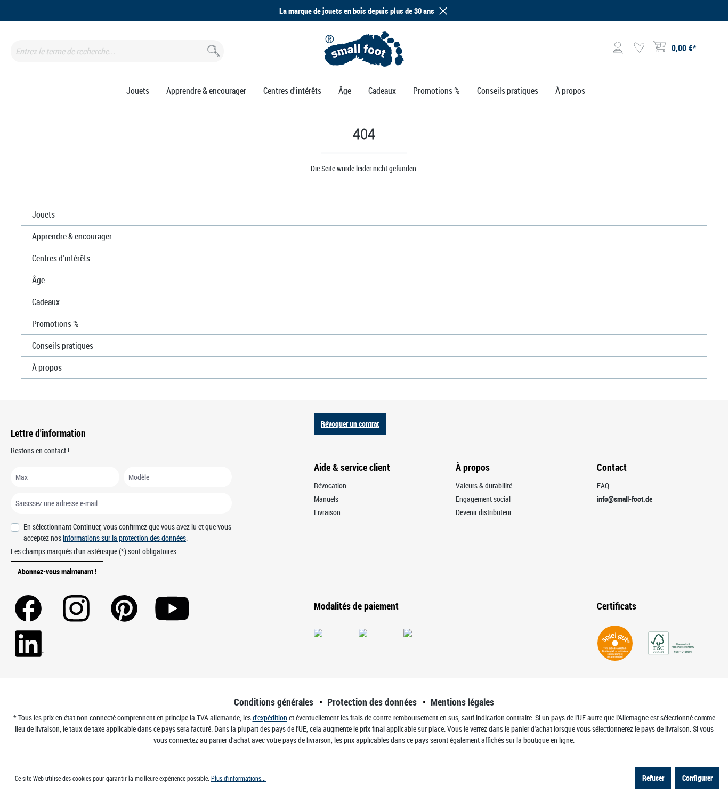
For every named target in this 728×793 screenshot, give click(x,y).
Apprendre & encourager (72, 236)
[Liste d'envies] (639, 48)
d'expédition (270, 717)
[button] (441, 11)
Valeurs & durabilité (484, 485)
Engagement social (483, 499)
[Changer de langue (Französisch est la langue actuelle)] (708, 51)
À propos (47, 367)
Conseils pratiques (62, 345)
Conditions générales (273, 701)
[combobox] (117, 51)
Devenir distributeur (484, 512)
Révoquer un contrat (350, 424)
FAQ (603, 485)
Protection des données (372, 701)
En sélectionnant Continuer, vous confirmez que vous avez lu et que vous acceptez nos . (127, 532)
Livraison (327, 512)
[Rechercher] (212, 49)
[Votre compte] (617, 48)
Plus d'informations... (238, 778)
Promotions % (55, 324)
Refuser (653, 778)
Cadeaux (46, 302)
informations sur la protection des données (124, 538)
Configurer (697, 778)
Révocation (330, 485)
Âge (38, 280)
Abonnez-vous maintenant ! (57, 571)
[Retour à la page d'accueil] (363, 49)
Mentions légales (462, 701)
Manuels (326, 499)
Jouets (43, 214)
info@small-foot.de (624, 499)
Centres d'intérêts (61, 258)
